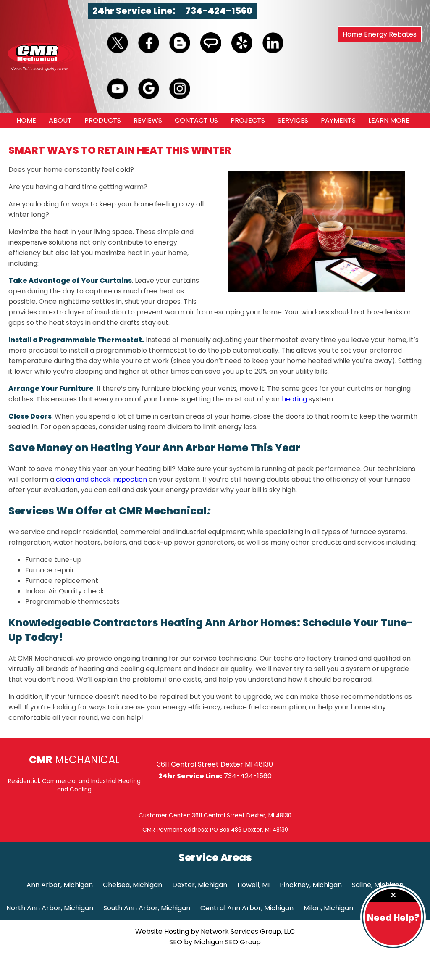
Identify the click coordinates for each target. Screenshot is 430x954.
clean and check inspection (101, 479)
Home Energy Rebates (380, 34)
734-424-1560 (219, 11)
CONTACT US (196, 120)
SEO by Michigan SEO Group (215, 942)
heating (294, 399)
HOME (26, 120)
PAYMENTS (338, 120)
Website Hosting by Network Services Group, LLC (215, 931)
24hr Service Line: (134, 11)
